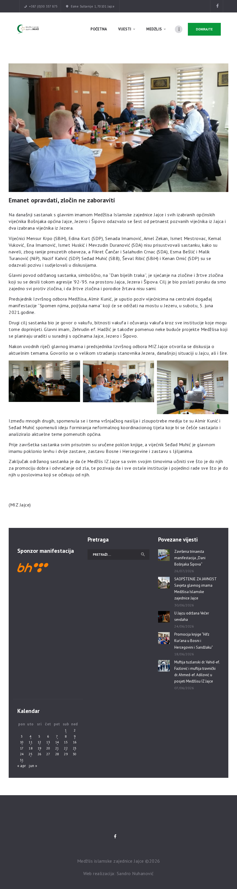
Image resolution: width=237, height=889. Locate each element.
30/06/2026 (184, 605)
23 (75, 748)
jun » (33, 765)
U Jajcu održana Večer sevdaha (191, 616)
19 (39, 748)
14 (57, 742)
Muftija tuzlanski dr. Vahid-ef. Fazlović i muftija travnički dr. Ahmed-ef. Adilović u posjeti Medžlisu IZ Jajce (197, 672)
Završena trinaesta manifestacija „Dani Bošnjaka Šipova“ (189, 558)
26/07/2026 (184, 571)
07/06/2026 (184, 688)
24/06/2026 (184, 626)
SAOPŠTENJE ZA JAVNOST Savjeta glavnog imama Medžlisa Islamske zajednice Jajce (195, 589)
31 (22, 760)
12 (39, 742)
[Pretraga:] (118, 554)
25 (30, 754)
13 (48, 742)
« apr (21, 765)
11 (30, 742)
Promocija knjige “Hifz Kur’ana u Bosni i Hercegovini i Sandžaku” (193, 641)
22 (66, 748)
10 (22, 742)
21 (57, 748)
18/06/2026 (184, 654)
